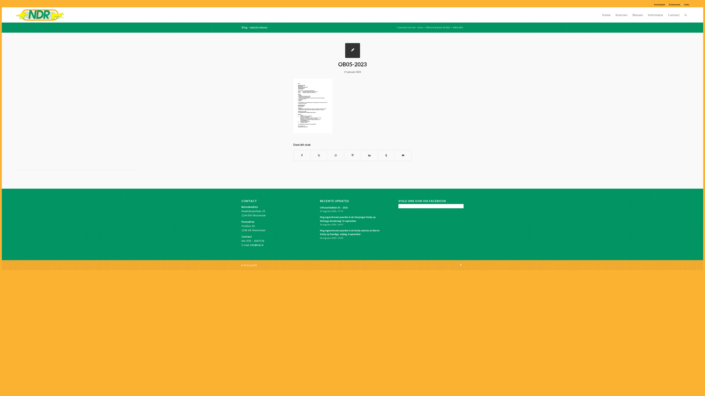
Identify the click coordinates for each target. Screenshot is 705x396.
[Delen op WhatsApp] (335, 155)
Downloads (674, 4)
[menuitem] (659, 5)
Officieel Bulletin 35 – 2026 (334, 207)
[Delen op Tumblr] (386, 155)
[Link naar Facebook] (461, 265)
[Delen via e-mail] (403, 155)
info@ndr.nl (256, 245)
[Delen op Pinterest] (352, 155)
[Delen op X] (319, 155)
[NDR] (40, 15)
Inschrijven (659, 4)
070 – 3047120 (255, 241)
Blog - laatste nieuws (254, 27)
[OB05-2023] (352, 50)
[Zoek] (685, 15)
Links (686, 4)
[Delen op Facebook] (302, 155)
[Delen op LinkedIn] (369, 155)
